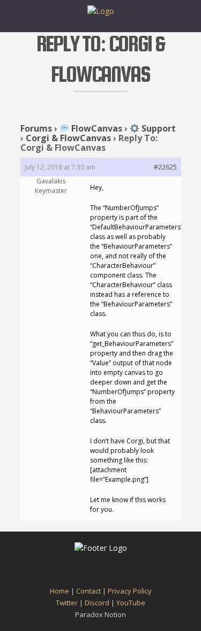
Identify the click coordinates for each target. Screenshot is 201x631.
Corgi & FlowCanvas (68, 138)
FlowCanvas (95, 128)
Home (59, 591)
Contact (88, 591)
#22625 (165, 167)
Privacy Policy (130, 591)
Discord (97, 602)
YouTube (130, 602)
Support (157, 128)
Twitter (67, 602)
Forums (36, 128)
